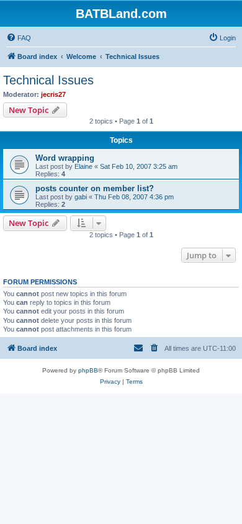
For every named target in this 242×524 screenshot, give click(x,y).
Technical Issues (48, 80)
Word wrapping (64, 158)
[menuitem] (18, 37)
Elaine (83, 166)
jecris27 (53, 94)
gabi (80, 197)
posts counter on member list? (94, 188)
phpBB (88, 370)
